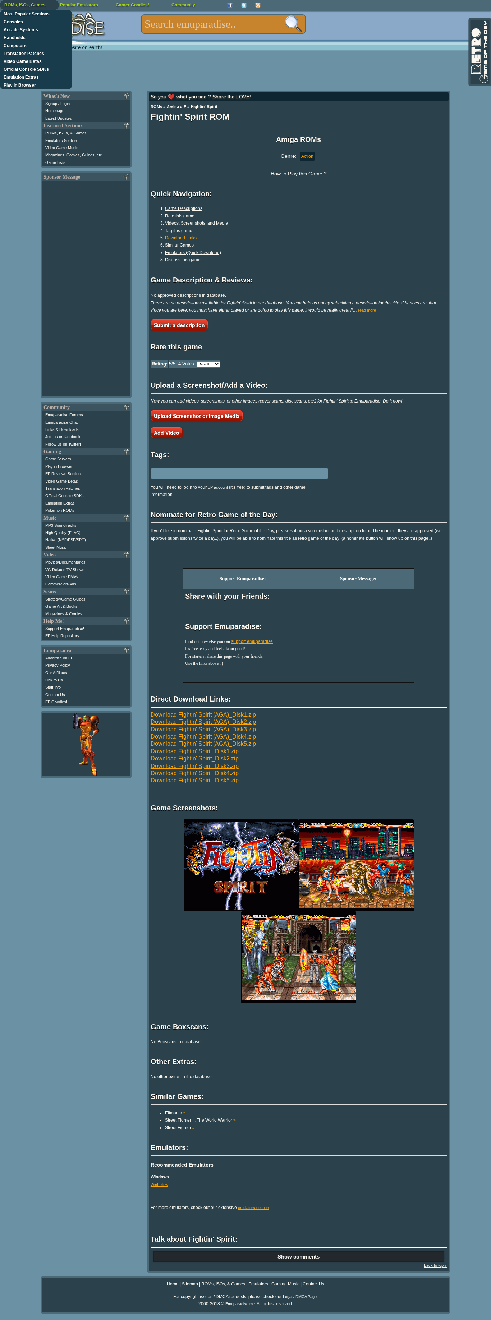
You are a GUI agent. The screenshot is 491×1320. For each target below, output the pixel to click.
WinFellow (159, 1184)
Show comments (298, 1257)
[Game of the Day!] (479, 52)
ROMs (156, 107)
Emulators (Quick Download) (193, 252)
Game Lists (55, 162)
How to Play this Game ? (299, 173)
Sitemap (190, 1284)
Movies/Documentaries (65, 562)
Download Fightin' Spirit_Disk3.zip (195, 766)
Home (173, 1284)
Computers (15, 45)
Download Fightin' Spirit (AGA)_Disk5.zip (203, 744)
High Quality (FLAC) (63, 532)
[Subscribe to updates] (258, 5)
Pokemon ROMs (59, 510)
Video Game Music (61, 148)
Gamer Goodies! (132, 5)
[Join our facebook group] (230, 5)
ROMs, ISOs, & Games (66, 133)
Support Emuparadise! (64, 628)
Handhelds (15, 37)
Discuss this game (183, 259)
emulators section (253, 1207)
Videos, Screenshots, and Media (196, 223)
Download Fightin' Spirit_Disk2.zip (195, 758)
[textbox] (223, 24)
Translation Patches (24, 53)
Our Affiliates (56, 673)
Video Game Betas (23, 61)
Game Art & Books (61, 606)
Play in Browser (20, 85)
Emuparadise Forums (64, 415)
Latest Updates (58, 118)
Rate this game (179, 216)
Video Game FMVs (61, 577)
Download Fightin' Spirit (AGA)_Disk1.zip (203, 715)
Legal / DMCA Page (300, 1296)
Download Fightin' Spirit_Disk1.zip (195, 751)
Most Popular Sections (27, 14)
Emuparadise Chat (61, 422)
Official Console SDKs (26, 69)
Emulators (258, 1284)
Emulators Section (61, 140)
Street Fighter (180, 1127)
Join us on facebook (63, 436)
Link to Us (54, 680)
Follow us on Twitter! (63, 444)
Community (183, 5)
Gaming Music (285, 1284)
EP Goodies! (56, 702)
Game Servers (58, 459)
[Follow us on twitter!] (244, 5)
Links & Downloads (62, 429)
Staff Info (53, 687)
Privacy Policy (57, 665)
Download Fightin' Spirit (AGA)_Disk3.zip (203, 729)
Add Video (166, 432)
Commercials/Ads (60, 584)
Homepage (54, 111)
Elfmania (175, 1113)
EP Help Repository (62, 636)
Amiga (173, 107)
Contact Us (55, 695)
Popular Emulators (79, 5)
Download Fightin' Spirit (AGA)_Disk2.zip (203, 722)
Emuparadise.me (240, 1304)
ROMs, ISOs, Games (25, 5)
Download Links (181, 237)
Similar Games (179, 245)
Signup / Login (57, 103)
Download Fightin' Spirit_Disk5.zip (195, 780)
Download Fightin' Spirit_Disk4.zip (195, 773)
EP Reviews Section (63, 474)
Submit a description (179, 324)
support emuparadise (252, 641)
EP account (218, 487)
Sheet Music (56, 547)
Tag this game (178, 230)
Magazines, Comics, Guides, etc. (74, 155)
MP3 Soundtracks (61, 525)
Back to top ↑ (435, 1265)
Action (307, 156)
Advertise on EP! (59, 658)
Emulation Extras (21, 77)
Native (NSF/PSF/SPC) (65, 540)
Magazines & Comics (63, 614)
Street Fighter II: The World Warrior (200, 1120)
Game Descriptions (183, 208)
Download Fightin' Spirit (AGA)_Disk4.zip (203, 736)
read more (367, 310)
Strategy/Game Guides (65, 599)
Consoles (13, 21)
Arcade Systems (21, 29)
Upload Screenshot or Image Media (197, 415)
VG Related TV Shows (64, 569)
